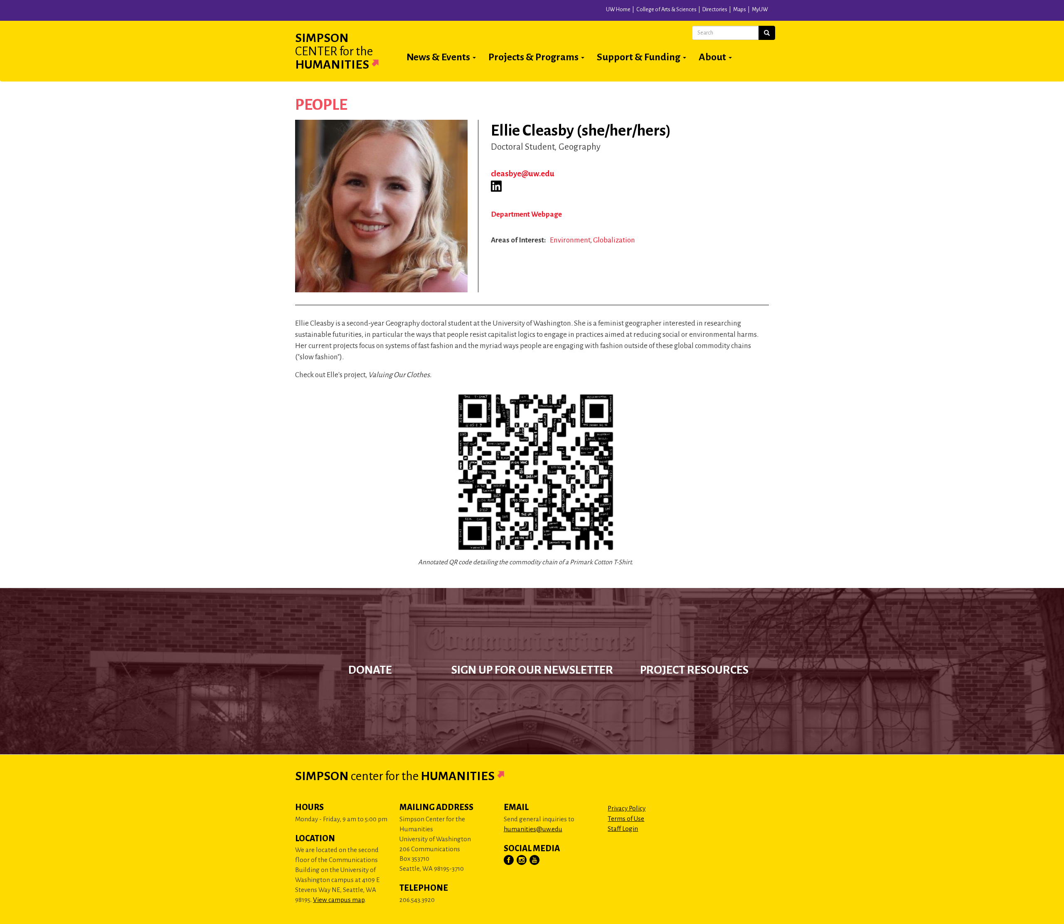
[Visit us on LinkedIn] (496, 186)
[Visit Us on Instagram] (522, 860)
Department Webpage (526, 214)
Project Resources (694, 670)
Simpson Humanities (334, 51)
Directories (714, 9)
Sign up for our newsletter (532, 670)
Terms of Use (626, 818)
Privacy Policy (626, 808)
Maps (739, 9)
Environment (570, 240)
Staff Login (623, 828)
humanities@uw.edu (533, 829)
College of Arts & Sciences (666, 9)
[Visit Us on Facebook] (509, 860)
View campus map (339, 899)
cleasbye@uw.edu (522, 173)
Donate (370, 670)
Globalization (614, 240)
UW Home (618, 9)
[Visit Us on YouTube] (535, 860)
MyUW (760, 9)
